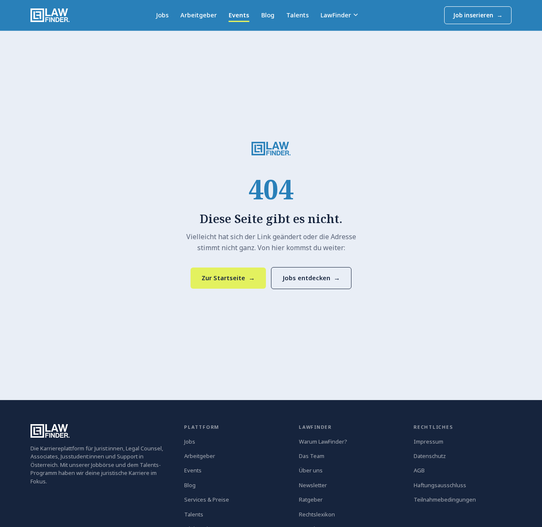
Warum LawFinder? (323, 441)
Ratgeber (311, 499)
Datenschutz (430, 456)
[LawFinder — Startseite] (49, 15)
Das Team (311, 456)
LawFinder (336, 15)
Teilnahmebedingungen (445, 499)
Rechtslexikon (317, 514)
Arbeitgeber (198, 15)
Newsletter (313, 485)
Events (239, 15)
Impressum (428, 441)
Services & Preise (206, 499)
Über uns (311, 470)
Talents (297, 15)
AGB (419, 470)
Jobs (162, 15)
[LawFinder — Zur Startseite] (271, 148)
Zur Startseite (228, 277)
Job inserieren (478, 15)
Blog (267, 15)
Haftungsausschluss (440, 485)
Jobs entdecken (311, 277)
